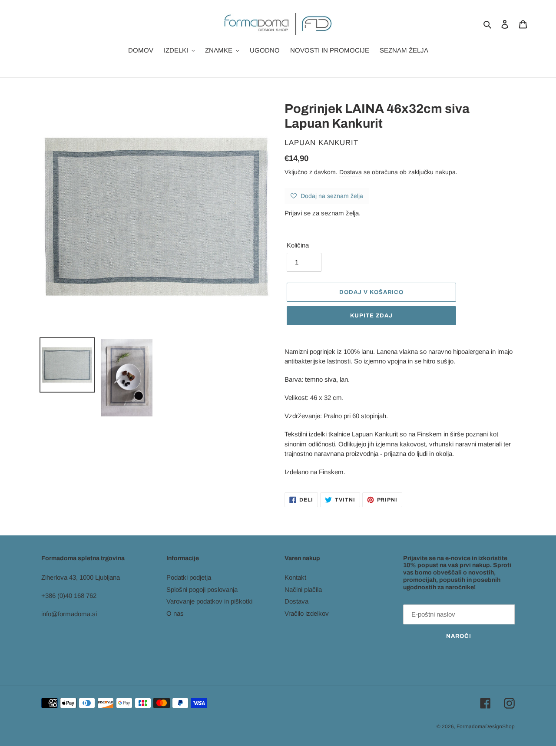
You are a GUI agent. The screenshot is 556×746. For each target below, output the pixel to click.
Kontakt (295, 577)
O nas (175, 613)
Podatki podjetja (188, 577)
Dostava (350, 171)
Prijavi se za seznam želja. (323, 213)
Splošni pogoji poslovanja (202, 589)
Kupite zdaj (371, 316)
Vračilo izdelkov (307, 613)
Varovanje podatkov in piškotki (209, 601)
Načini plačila (303, 589)
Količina (298, 245)
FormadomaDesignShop (486, 726)
